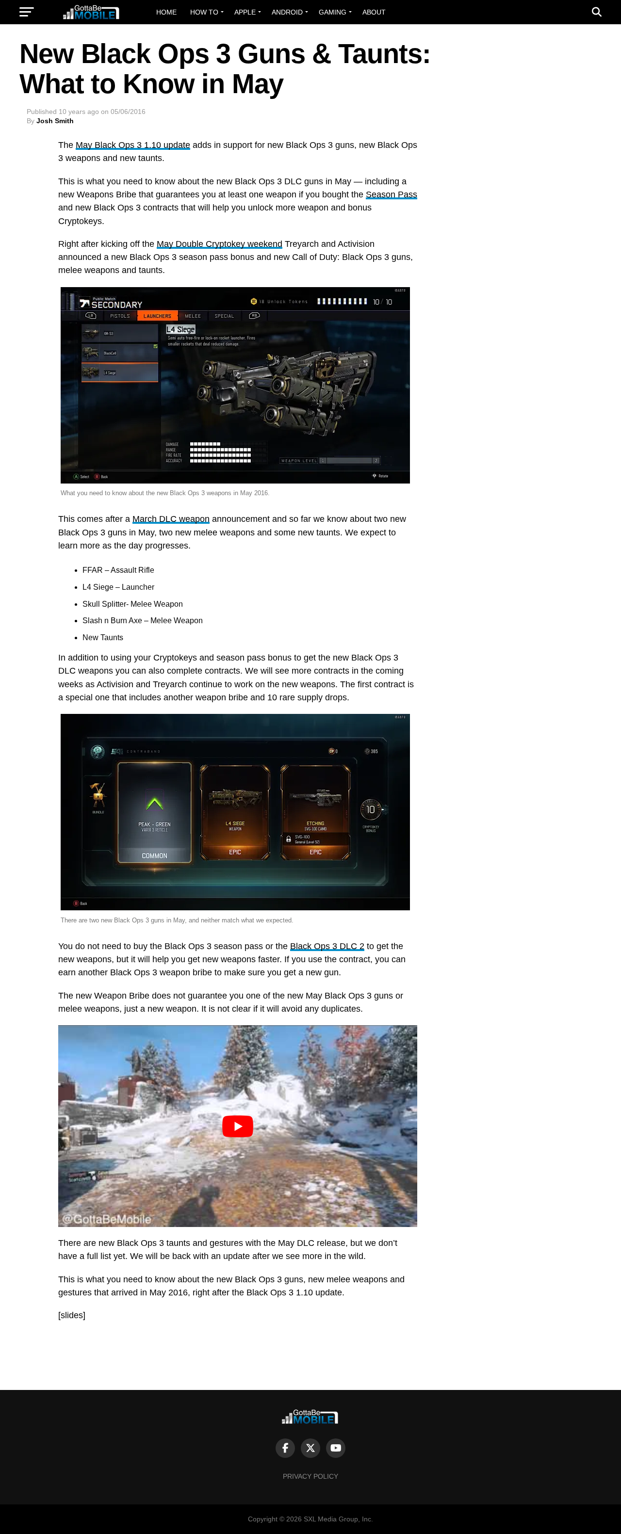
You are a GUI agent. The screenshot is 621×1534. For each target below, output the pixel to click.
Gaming (332, 12)
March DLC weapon (171, 519)
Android (287, 12)
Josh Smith (55, 121)
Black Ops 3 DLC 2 (327, 946)
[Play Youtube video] (237, 1126)
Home (166, 12)
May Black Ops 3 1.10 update (133, 145)
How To (204, 12)
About (374, 12)
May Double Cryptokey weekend (219, 244)
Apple (245, 12)
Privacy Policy (310, 1476)
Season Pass (391, 194)
